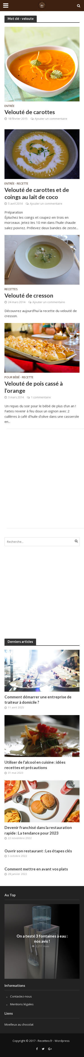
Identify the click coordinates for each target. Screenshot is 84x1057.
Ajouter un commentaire (51, 119)
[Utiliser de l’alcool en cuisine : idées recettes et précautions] (42, 736)
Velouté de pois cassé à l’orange (33, 387)
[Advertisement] (42, 478)
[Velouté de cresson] (42, 259)
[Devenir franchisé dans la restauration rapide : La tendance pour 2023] (42, 801)
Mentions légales (22, 1004)
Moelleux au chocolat (18, 1024)
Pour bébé (12, 377)
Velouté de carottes (29, 112)
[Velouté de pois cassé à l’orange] (42, 347)
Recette (22, 183)
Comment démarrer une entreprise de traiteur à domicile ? (37, 700)
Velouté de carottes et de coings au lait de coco (36, 193)
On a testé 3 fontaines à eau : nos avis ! (42, 939)
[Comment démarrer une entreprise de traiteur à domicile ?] (42, 670)
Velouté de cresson (28, 295)
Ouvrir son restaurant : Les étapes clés (38, 851)
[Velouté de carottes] (42, 63)
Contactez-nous (21, 996)
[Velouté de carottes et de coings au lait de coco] (42, 154)
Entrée (9, 106)
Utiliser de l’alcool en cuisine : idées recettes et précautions (34, 765)
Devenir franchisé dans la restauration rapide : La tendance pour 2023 (38, 830)
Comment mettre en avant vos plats (36, 869)
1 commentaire (41, 397)
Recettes (11, 289)
